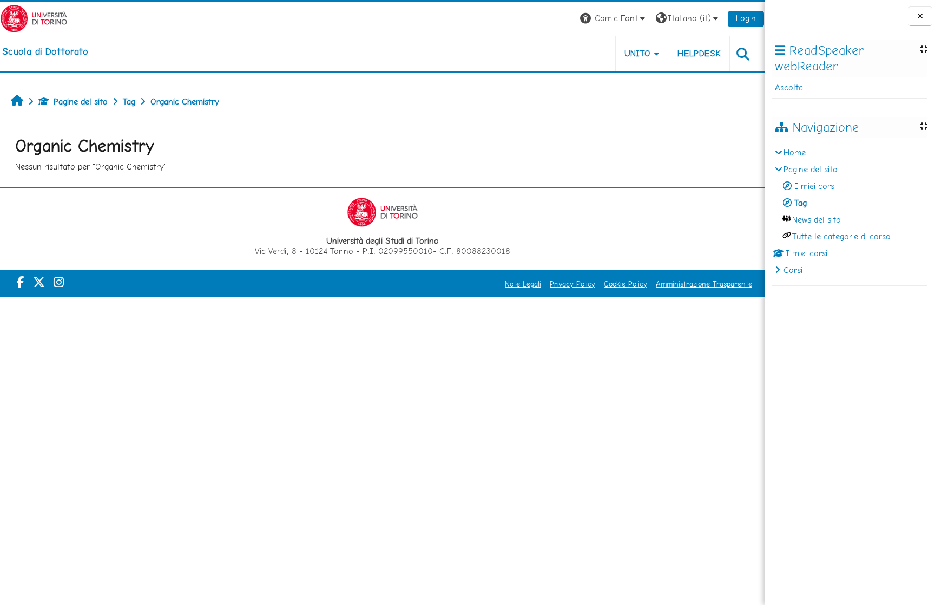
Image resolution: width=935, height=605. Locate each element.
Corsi (792, 270)
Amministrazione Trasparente (704, 284)
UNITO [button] (637, 53)
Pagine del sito (81, 101)
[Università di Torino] (34, 17)
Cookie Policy (625, 284)
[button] (613, 18)
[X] (39, 282)
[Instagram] (58, 282)
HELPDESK (699, 53)
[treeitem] (849, 211)
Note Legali (523, 284)
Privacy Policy (572, 284)
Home (794, 152)
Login (746, 18)
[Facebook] (20, 282)
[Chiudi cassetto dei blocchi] (920, 16)
